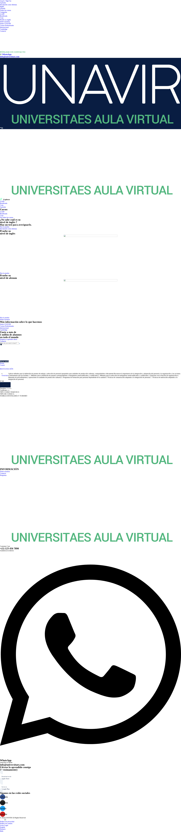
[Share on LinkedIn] (4, 398)
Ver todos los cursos (6, 217)
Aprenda (3, 3)
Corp (1, 18)
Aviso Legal (4, 825)
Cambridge (3, 29)
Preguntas (3, 475)
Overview (5, 375)
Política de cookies (6, 823)
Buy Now (5, 384)
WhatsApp (7, 54)
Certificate (3, 390)
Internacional (4, 27)
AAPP (2, 14)
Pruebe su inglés (5, 20)
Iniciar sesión (4, 361)
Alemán (2, 8)
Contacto (3, 31)
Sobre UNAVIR (5, 23)
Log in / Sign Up (5, 1)
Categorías (3, 12)
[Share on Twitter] (2, 398)
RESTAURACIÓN (6, 369)
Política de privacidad (7, 821)
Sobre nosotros (5, 22)
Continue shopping (8, 355)
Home (2, 363)
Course (2, 365)
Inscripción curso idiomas (8, 5)
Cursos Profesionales (7, 25)
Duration (3, 388)
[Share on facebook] (1, 398)
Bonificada (3, 16)
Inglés (2, 6)
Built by (2, 820)
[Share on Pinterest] (5, 398)
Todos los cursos (5, 10)
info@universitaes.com (9, 57)
